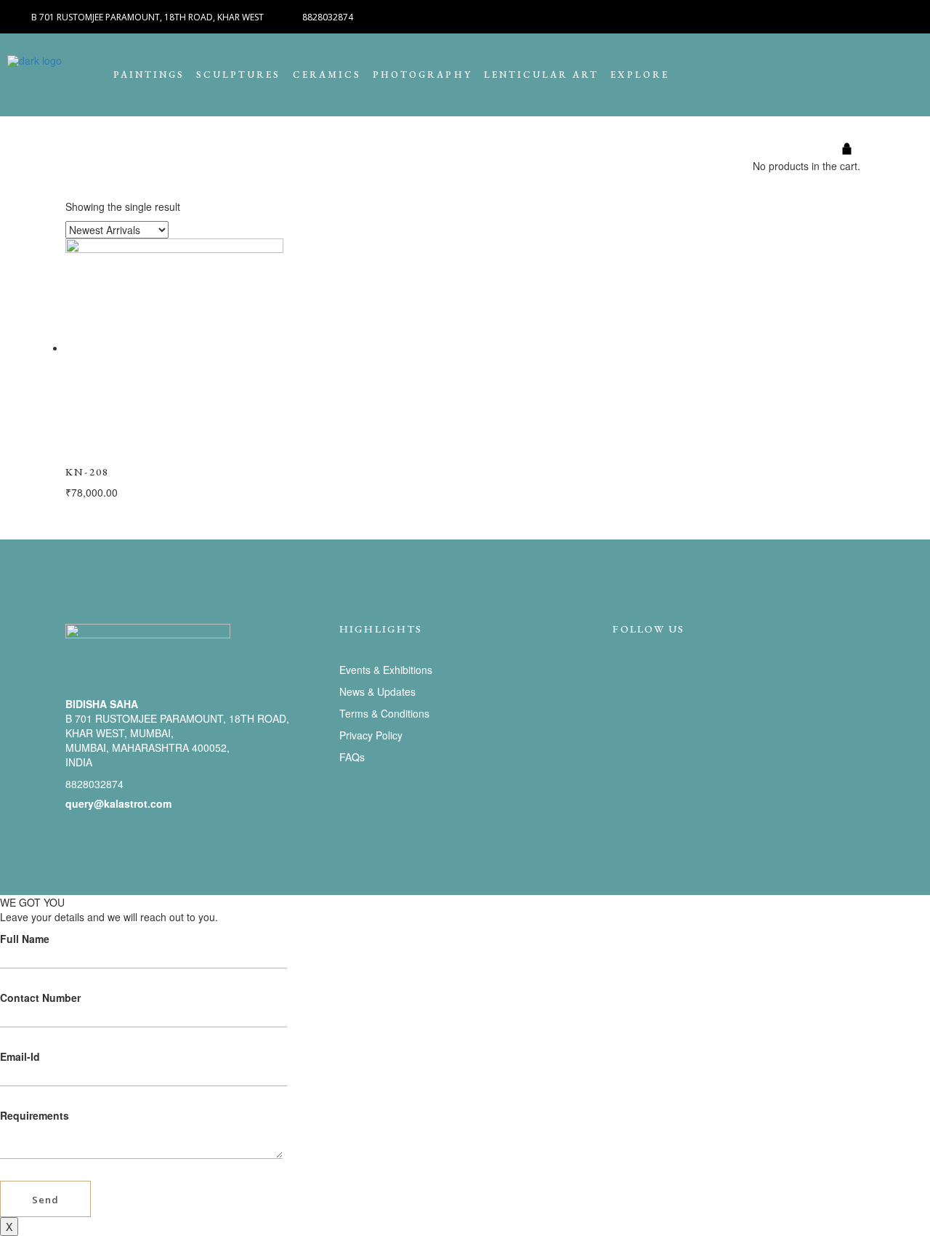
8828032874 (94, 783)
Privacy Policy (371, 735)
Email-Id (20, 1056)
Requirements (34, 1115)
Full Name (24, 938)
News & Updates (377, 691)
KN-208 (87, 471)
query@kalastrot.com (118, 803)
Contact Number (40, 997)
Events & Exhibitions (385, 669)
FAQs (352, 757)
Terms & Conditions (384, 713)
